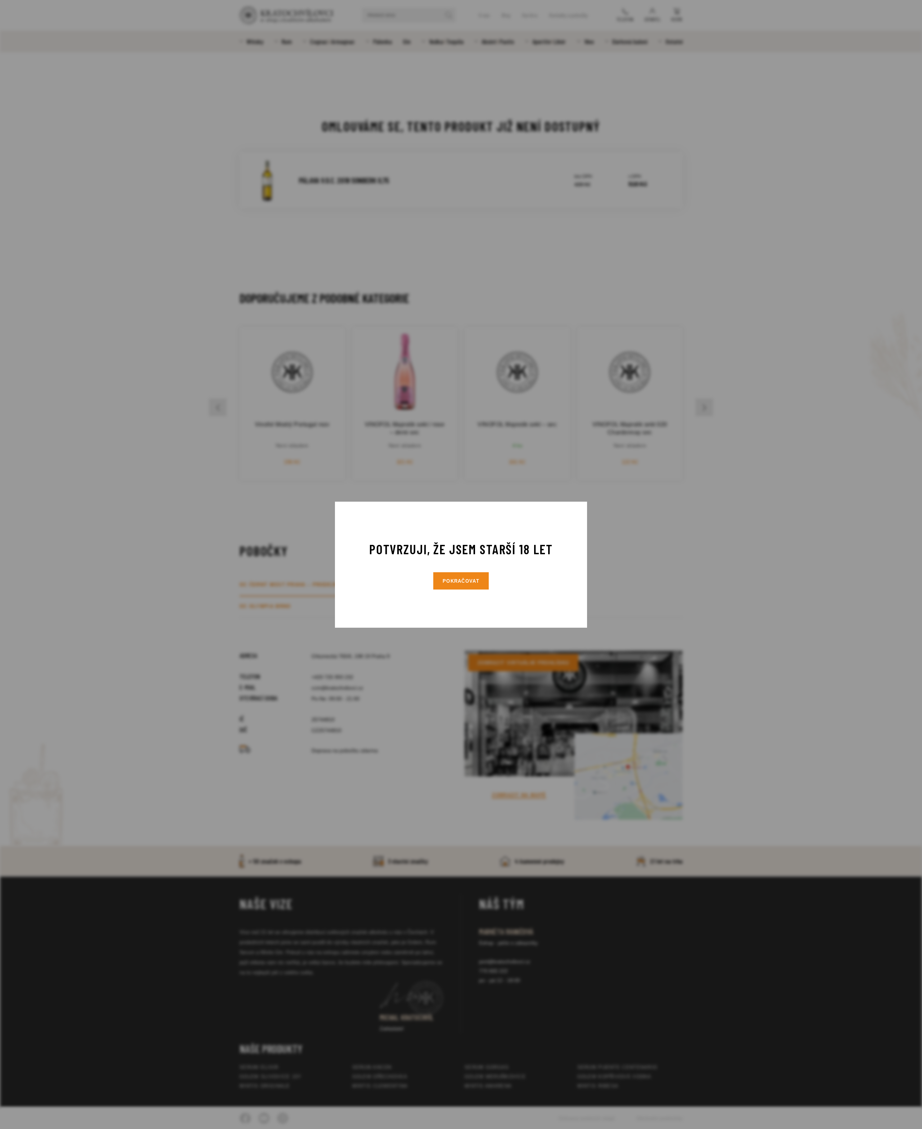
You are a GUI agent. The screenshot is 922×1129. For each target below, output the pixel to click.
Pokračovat (461, 581)
